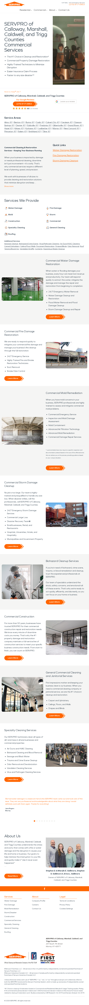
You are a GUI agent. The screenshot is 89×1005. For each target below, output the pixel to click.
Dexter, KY (21, 125)
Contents (38, 249)
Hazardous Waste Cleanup (54, 249)
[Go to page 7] (49, 821)
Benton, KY (19, 122)
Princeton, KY (10, 131)
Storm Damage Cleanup (65, 160)
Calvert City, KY (53, 122)
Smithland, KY (35, 131)
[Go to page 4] (42, 821)
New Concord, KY (71, 128)
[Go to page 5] (44, 821)
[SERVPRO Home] (14, 4)
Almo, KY (8, 122)
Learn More (54, 317)
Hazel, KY (8, 128)
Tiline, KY (46, 131)
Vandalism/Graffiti (27, 249)
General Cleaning (11, 928)
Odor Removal (73, 246)
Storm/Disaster (10, 912)
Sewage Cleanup (11, 244)
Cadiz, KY (40, 122)
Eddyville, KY (32, 125)
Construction (9, 916)
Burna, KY (30, 122)
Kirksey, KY (19, 128)
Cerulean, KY (67, 122)
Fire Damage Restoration (66, 155)
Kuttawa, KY (31, 128)
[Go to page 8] (52, 821)
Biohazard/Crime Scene (28, 244)
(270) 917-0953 (77, 4)
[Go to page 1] (34, 821)
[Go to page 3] (39, 821)
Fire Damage (9, 905)
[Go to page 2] (37, 821)
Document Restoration (45, 246)
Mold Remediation (11, 909)
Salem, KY (22, 131)
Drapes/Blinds (61, 246)
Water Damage (10, 901)
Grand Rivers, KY (75, 125)
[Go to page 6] (47, 821)
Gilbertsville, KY (59, 125)
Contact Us (64, 10)
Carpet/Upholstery (11, 246)
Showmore (8, 186)
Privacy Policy (65, 905)
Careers (35, 905)
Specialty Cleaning (11, 924)
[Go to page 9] (54, 821)
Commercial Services (12, 920)
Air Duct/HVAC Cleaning (70, 244)
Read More (13, 876)
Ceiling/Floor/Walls (27, 246)
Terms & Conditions (67, 901)
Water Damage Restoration (67, 150)
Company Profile (38, 901)
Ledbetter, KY (44, 128)
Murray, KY (57, 128)
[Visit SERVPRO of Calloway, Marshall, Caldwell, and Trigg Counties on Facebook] (44, 889)
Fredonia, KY (45, 125)
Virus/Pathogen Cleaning (49, 244)
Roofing (7, 932)
